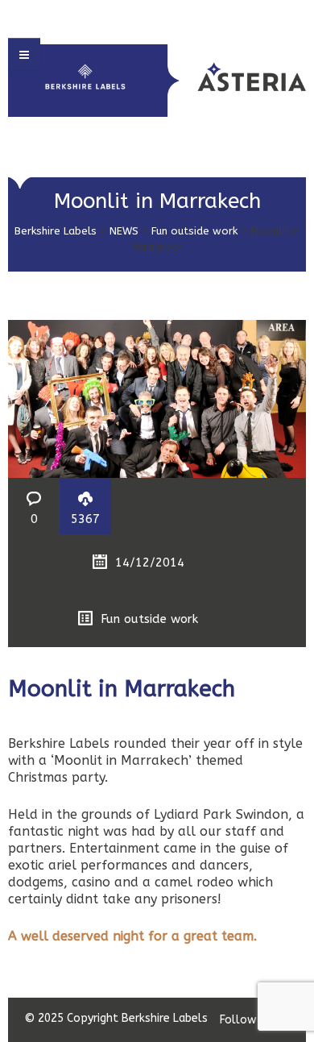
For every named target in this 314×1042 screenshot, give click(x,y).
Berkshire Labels (55, 231)
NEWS (123, 231)
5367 (85, 519)
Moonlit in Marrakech (121, 688)
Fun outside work (194, 231)
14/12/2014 (149, 562)
